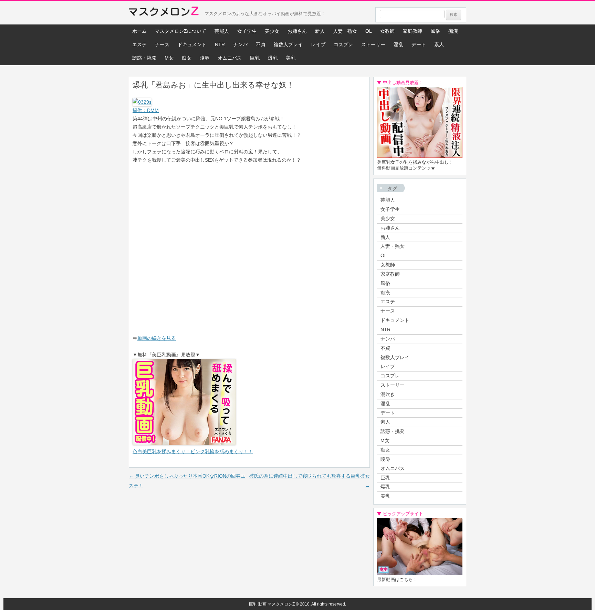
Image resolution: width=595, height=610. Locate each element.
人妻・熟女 (345, 31)
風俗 (435, 31)
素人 (439, 44)
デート (418, 44)
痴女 (186, 58)
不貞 (260, 44)
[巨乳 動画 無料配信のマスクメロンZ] (164, 12)
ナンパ (240, 44)
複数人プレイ (288, 44)
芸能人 (222, 31)
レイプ (318, 44)
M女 (169, 58)
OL (368, 31)
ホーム (139, 31)
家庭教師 (412, 31)
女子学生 (247, 31)
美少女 (272, 31)
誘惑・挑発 (144, 58)
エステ (139, 44)
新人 (320, 31)
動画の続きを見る (156, 338)
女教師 (387, 31)
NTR (220, 44)
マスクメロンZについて (180, 31)
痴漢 (453, 31)
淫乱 (398, 44)
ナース (162, 44)
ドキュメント (192, 44)
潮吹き (387, 394)
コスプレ (343, 44)
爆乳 (273, 58)
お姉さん (297, 31)
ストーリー (373, 44)
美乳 (290, 58)
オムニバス (230, 58)
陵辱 (204, 58)
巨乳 (255, 58)
